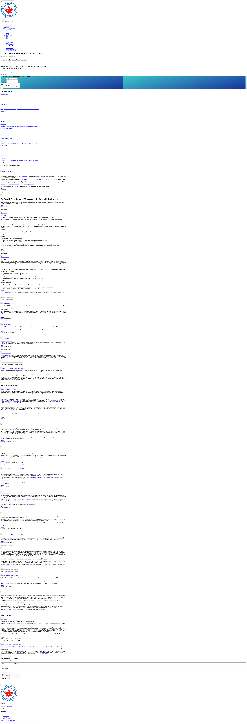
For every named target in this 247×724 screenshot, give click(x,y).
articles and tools (20, 181)
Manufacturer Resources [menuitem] (11, 50)
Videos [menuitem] (7, 43)
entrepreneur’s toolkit (57, 181)
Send (2, 88)
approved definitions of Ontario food (32, 284)
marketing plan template (29, 184)
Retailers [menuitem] (7, 33)
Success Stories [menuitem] (9, 41)
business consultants (24, 179)
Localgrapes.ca (11, 565)
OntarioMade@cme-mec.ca (6, 706)
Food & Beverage (4, 63)
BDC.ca (6, 186)
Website (2, 188)
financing (37, 176)
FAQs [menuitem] (7, 38)
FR (1, 20)
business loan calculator (14, 184)
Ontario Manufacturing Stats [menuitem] (11, 49)
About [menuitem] (7, 37)
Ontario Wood (3, 217)
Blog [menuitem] (7, 36)
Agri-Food (29, 477)
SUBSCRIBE (16, 663)
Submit (8, 678)
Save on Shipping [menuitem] (9, 42)
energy (6, 401)
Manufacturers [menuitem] (9, 29)
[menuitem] (6, 26)
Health (54, 477)
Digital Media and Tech (48, 477)
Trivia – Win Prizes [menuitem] (9, 48)
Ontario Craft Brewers (5, 355)
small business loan (23, 176)
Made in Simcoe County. (43, 653)
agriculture (16, 401)
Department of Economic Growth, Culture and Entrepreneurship (20, 499)
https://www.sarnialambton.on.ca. (26, 415)
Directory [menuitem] (8, 30)
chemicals (10, 401)
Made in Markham (32, 504)
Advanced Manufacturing (37, 477)
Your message (3, 82)
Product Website (4, 64)
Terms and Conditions (5, 720)
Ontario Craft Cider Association (7, 341)
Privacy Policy (12, 720)
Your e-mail (3, 78)
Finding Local (12, 277)
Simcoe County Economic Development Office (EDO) (13, 646)
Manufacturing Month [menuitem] (10, 46)
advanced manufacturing (57, 400)
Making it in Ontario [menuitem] (10, 44)
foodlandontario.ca (6, 292)
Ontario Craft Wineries (5, 326)
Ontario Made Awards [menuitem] (10, 40)
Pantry (9, 63)
